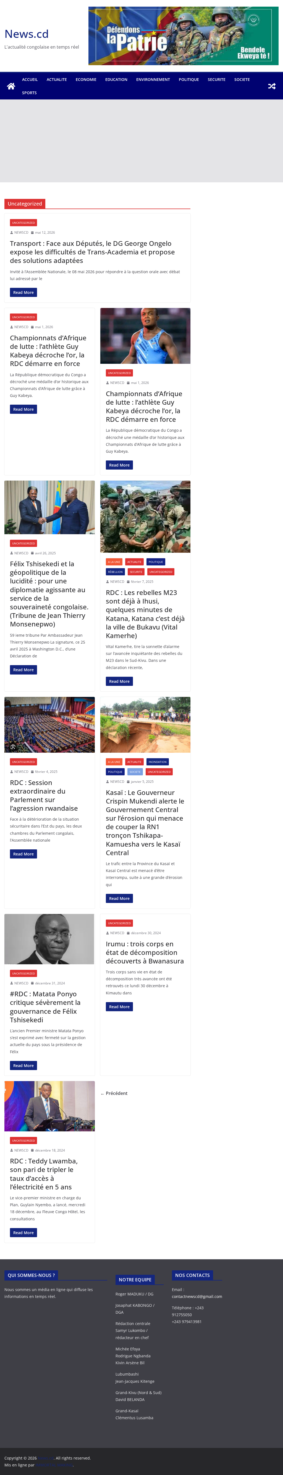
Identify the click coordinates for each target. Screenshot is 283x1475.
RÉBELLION (115, 572)
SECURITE (217, 79)
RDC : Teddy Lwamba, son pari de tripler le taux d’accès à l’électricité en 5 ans (44, 1173)
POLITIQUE (189, 79)
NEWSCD (21, 232)
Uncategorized (23, 223)
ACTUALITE (57, 79)
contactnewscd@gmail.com (197, 1296)
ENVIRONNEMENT (153, 79)
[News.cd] (11, 86)
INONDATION (158, 762)
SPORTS (29, 92)
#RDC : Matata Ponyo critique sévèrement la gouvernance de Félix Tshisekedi (45, 1006)
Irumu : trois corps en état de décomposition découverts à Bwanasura (145, 952)
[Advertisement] (141, 141)
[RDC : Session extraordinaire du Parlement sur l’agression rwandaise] (49, 725)
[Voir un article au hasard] (272, 86)
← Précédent (113, 1093)
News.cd (26, 33)
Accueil (30, 79)
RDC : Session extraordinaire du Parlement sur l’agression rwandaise (44, 795)
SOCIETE (242, 79)
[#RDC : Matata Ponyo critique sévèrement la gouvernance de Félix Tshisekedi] (49, 939)
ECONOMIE (86, 79)
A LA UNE (114, 562)
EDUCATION (116, 79)
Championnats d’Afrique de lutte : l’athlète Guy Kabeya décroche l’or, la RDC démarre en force (48, 350)
